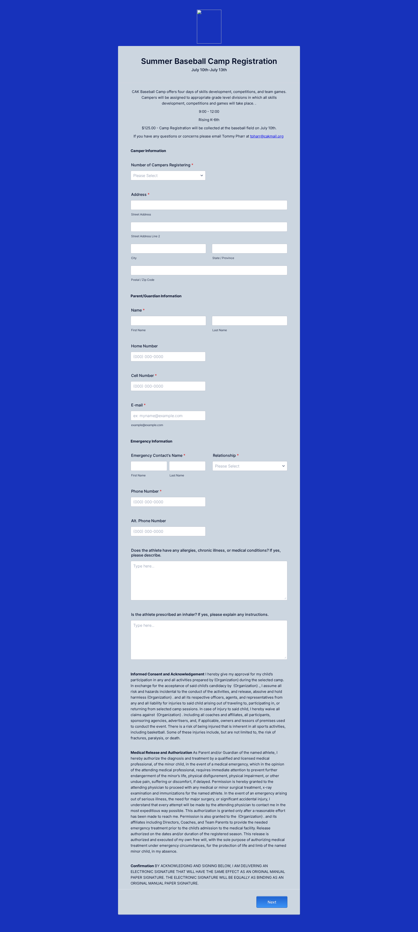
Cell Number (144, 375)
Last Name (219, 330)
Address (140, 194)
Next (272, 902)
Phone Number (146, 491)
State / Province (223, 258)
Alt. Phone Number (148, 520)
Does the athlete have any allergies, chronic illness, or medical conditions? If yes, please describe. (206, 553)
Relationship (226, 455)
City (134, 258)
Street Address (141, 214)
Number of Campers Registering (162, 164)
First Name (138, 330)
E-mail (138, 405)
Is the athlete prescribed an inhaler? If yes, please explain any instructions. (200, 614)
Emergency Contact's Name (158, 455)
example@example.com (147, 425)
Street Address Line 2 (145, 236)
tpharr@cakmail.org (267, 136)
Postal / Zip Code (142, 280)
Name (138, 310)
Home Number (144, 346)
